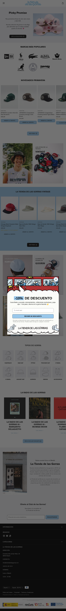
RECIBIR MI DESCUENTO (33, 316)
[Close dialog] (56, 279)
